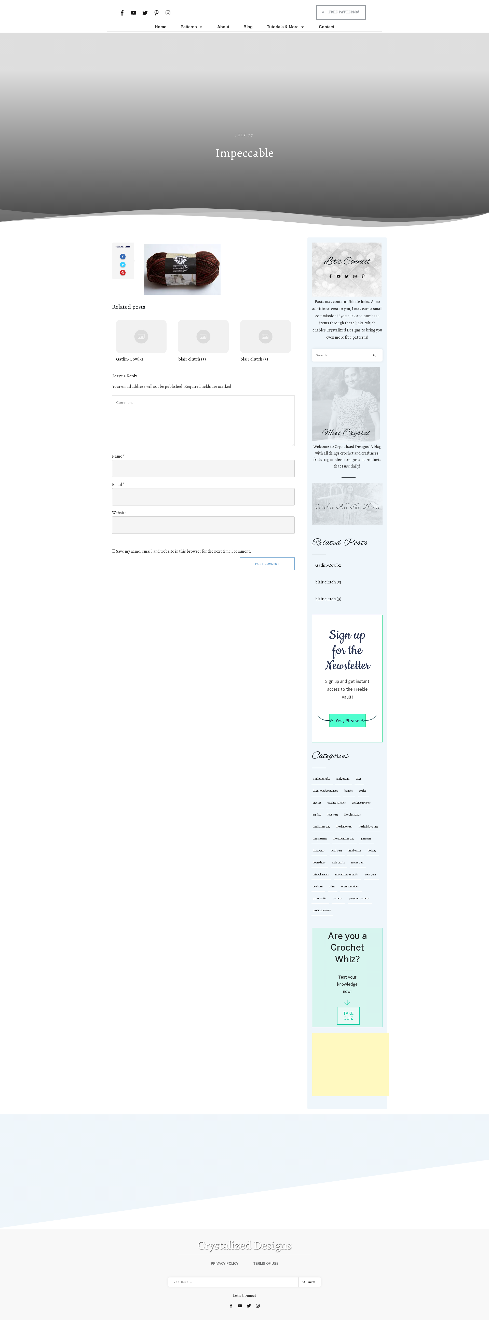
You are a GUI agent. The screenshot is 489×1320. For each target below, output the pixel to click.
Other (332, 886)
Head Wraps (354, 850)
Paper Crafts (320, 898)
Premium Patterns (359, 898)
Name (118, 456)
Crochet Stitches (337, 803)
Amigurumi (342, 779)
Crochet (317, 803)
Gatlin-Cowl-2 (141, 341)
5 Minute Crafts (321, 779)
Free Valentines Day (343, 838)
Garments (365, 838)
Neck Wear (370, 874)
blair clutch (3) (265, 341)
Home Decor (319, 862)
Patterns (338, 898)
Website (119, 513)
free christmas (352, 814)
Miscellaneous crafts (347, 874)
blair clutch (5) (203, 341)
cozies (362, 791)
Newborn (318, 886)
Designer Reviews (361, 803)
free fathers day (321, 826)
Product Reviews (322, 910)
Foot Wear (333, 814)
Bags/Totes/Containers (325, 791)
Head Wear (336, 850)
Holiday (372, 850)
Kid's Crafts (338, 862)
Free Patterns (320, 838)
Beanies (348, 791)
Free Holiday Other (368, 826)
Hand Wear (318, 850)
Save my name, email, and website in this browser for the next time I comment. (183, 551)
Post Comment (267, 564)
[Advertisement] (244, 94)
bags (358, 779)
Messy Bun (357, 862)
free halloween (344, 826)
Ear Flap (317, 814)
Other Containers (350, 886)
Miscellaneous (321, 874)
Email (118, 484)
